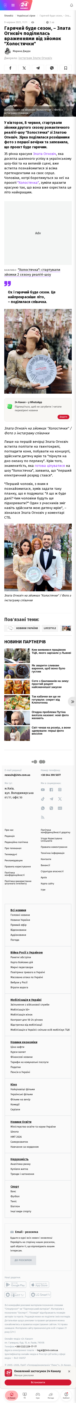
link (43, 789)
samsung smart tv (40, 1295)
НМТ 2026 (16, 1136)
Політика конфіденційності (15, 874)
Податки (16, 1067)
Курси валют (18, 1052)
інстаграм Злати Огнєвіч (35, 58)
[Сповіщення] (71, 5)
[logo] (24, 5)
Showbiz (9, 16)
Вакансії (45, 865)
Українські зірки (26, 16)
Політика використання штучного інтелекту (18, 882)
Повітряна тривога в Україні (28, 972)
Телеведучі (11, 854)
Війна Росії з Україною (27, 952)
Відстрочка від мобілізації (26, 1024)
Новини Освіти (21, 1122)
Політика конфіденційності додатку (55, 831)
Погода (15, 940)
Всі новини (18, 910)
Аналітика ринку (20, 1164)
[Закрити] (69, 1371)
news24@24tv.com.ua (17, 775)
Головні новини (20, 915)
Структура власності (52, 871)
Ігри (43, 890)
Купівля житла (19, 1169)
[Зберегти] (66, 68)
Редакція (10, 836)
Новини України (20, 920)
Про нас (9, 830)
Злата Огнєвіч (44, 154)
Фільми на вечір (20, 1099)
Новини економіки (24, 1042)
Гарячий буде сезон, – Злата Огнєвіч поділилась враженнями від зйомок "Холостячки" (55, 16)
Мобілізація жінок (21, 1014)
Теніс (14, 1201)
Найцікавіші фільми (23, 1089)
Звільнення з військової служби (30, 1004)
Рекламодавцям (14, 860)
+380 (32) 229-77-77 (26, 1346)
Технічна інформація (52, 853)
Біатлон (15, 1206)
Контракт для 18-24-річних (27, 1019)
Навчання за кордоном (25, 1146)
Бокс (13, 1191)
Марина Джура (21, 51)
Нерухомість (20, 1159)
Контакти (46, 859)
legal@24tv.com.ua (47, 1350)
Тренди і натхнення (22, 1174)
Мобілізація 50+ (20, 1009)
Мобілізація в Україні (26, 1000)
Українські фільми (22, 1094)
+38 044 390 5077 (51, 775)
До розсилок (23, 1260)
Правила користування (18, 867)
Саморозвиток (19, 1141)
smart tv (15, 1295)
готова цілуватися (50, 466)
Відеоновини (18, 930)
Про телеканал (13, 848)
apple (40, 1285)
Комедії (15, 1104)
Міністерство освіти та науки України (33, 1126)
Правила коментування (54, 847)
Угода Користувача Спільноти (51, 839)
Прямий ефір (19, 925)
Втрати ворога (19, 987)
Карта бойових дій (22, 962)
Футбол (15, 1196)
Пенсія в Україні (20, 1072)
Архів (44, 877)
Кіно (14, 1084)
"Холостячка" (28, 182)
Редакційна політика (16, 842)
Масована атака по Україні (27, 977)
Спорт (15, 1186)
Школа (15, 1131)
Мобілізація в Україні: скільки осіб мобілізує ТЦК (40, 1029)
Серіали (15, 1109)
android (15, 1285)
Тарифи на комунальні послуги (30, 1062)
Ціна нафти (17, 1047)
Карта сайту (47, 884)
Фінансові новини (22, 1057)
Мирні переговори (22, 967)
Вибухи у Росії (19, 982)
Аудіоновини (18, 935)
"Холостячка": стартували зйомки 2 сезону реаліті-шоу (32, 272)
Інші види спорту (21, 1211)
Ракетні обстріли (21, 957)
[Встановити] (38, 1377)
